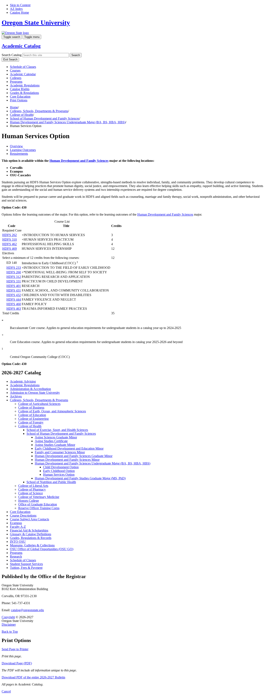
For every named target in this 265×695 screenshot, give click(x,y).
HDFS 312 (13, 276)
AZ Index (16, 9)
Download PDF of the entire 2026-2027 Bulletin (33, 677)
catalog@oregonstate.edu (27, 610)
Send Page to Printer (15, 649)
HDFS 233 (13, 267)
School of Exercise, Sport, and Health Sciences (57, 430)
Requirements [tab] (19, 153)
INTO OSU (18, 541)
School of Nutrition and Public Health (51, 482)
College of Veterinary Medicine (38, 497)
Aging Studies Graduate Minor (55, 445)
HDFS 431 (13, 290)
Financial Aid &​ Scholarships (29, 530)
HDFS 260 (13, 272)
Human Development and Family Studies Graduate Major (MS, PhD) (80, 478)
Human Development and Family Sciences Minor (67, 459)
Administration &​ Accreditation (30, 389)
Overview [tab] (16, 146)
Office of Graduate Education (37, 504)
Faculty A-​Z (18, 526)
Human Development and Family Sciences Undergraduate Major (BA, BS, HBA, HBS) (67, 122)
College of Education (32, 415)
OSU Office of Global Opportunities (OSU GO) (41, 549)
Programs (16, 81)
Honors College (28, 500)
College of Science (30, 493)
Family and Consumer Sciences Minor (60, 452)
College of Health (21, 114)
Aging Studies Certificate (51, 441)
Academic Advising (23, 381)
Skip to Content (20, 5)
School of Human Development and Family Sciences (44, 118)
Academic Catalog (21, 46)
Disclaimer (9, 624)
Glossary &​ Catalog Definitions (30, 534)
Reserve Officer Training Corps (38, 508)
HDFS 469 (9, 248)
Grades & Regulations (24, 93)
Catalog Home (19, 12)
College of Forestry (30, 422)
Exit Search (10, 59)
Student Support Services (26, 564)
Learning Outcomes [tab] (23, 150)
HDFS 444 (13, 299)
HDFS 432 (13, 295)
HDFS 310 (9, 239)
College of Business (31, 407)
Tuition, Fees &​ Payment (26, 567)
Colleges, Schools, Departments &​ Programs (39, 400)
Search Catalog (12, 55)
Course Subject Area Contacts (29, 519)
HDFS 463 (13, 308)
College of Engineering (33, 418)
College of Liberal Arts (33, 485)
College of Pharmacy (32, 489)
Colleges (15, 78)
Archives (16, 396)
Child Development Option (61, 467)
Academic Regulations (25, 85)
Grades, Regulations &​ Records (30, 538)
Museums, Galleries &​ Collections (32, 545)
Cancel (6, 691)
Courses (15, 70)
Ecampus (16, 523)
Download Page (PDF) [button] (17, 663)
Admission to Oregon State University (35, 392)
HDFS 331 (13, 281)
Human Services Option (59, 474)
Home (14, 107)
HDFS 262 (9, 235)
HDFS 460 (13, 304)
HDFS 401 (13, 286)
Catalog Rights (19, 89)
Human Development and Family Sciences (78, 160)
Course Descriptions (23, 515)
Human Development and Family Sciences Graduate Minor (73, 456)
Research (16, 556)
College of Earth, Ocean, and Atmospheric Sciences (52, 411)
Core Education (20, 96)
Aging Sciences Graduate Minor (56, 437)
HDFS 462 (9, 244)
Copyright (8, 617)
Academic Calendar (23, 74)
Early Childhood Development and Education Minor (69, 448)
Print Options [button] (18, 100)
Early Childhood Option (59, 471)
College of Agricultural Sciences (39, 404)
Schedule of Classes (23, 66)
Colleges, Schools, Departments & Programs (39, 111)
